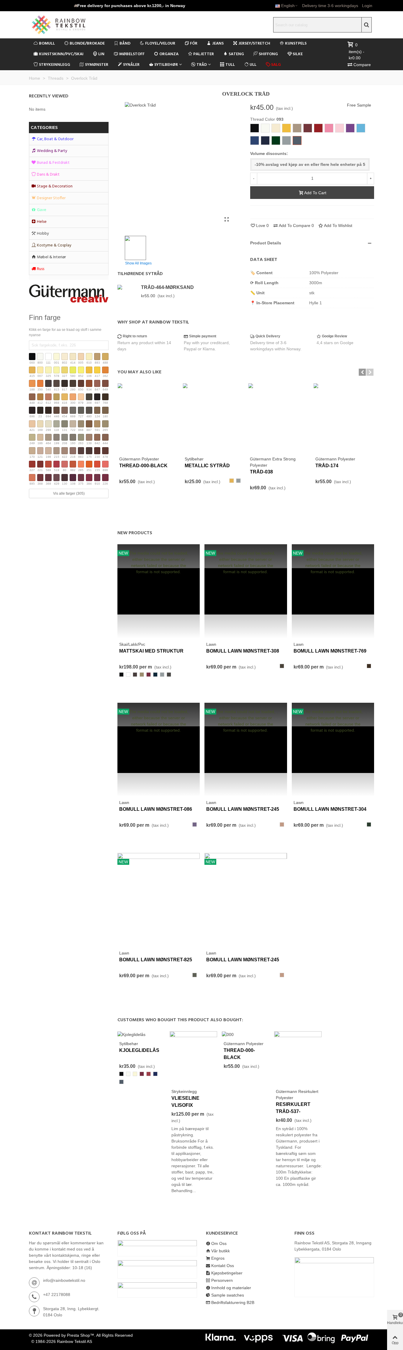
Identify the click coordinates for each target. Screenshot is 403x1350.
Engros (218, 1258)
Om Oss (219, 1243)
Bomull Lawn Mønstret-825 (155, 959)
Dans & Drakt (48, 174)
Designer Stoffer (51, 198)
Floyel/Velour (160, 43)
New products (134, 533)
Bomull (47, 43)
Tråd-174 (326, 465)
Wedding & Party (52, 151)
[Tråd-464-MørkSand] (127, 287)
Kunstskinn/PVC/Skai (61, 54)
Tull (230, 64)
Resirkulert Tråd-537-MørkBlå (293, 1111)
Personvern (222, 1280)
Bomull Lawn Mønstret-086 (155, 809)
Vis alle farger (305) (69, 493)
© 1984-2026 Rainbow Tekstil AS (61, 1341)
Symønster (96, 64)
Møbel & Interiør (51, 257)
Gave (41, 210)
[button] (129, 5)
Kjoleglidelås (139, 1050)
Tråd (201, 64)
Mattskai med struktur (151, 650)
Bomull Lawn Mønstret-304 (330, 809)
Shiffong (268, 54)
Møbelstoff (132, 54)
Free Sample (359, 105)
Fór (193, 43)
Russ (40, 269)
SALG (276, 64)
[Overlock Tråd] (226, 219)
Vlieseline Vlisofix (185, 1102)
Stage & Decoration (55, 186)
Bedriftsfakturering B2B (232, 1302)
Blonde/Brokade (87, 43)
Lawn (211, 644)
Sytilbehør (166, 64)
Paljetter (203, 54)
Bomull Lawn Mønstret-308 (242, 650)
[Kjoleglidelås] (131, 1034)
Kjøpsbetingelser (227, 1273)
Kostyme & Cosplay (54, 245)
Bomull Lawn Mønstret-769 (330, 650)
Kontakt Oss (222, 1265)
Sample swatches (227, 1295)
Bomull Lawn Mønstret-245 (242, 809)
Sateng (236, 54)
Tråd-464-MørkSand (167, 287)
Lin (101, 54)
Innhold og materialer (231, 1287)
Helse (42, 221)
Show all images (138, 263)
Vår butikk (220, 1250)
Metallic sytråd (207, 465)
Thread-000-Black (143, 465)
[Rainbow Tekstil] (70, 25)
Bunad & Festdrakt (53, 162)
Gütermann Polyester (139, 459)
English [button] (288, 5)
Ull (253, 64)
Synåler (131, 64)
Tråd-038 (261, 471)
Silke (298, 54)
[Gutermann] (69, 294)
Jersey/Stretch (254, 43)
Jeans (218, 43)
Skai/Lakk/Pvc (132, 644)
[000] (228, 1034)
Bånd (124, 43)
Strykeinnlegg (54, 64)
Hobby (43, 233)
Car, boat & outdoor (55, 139)
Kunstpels (296, 43)
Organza (168, 54)
